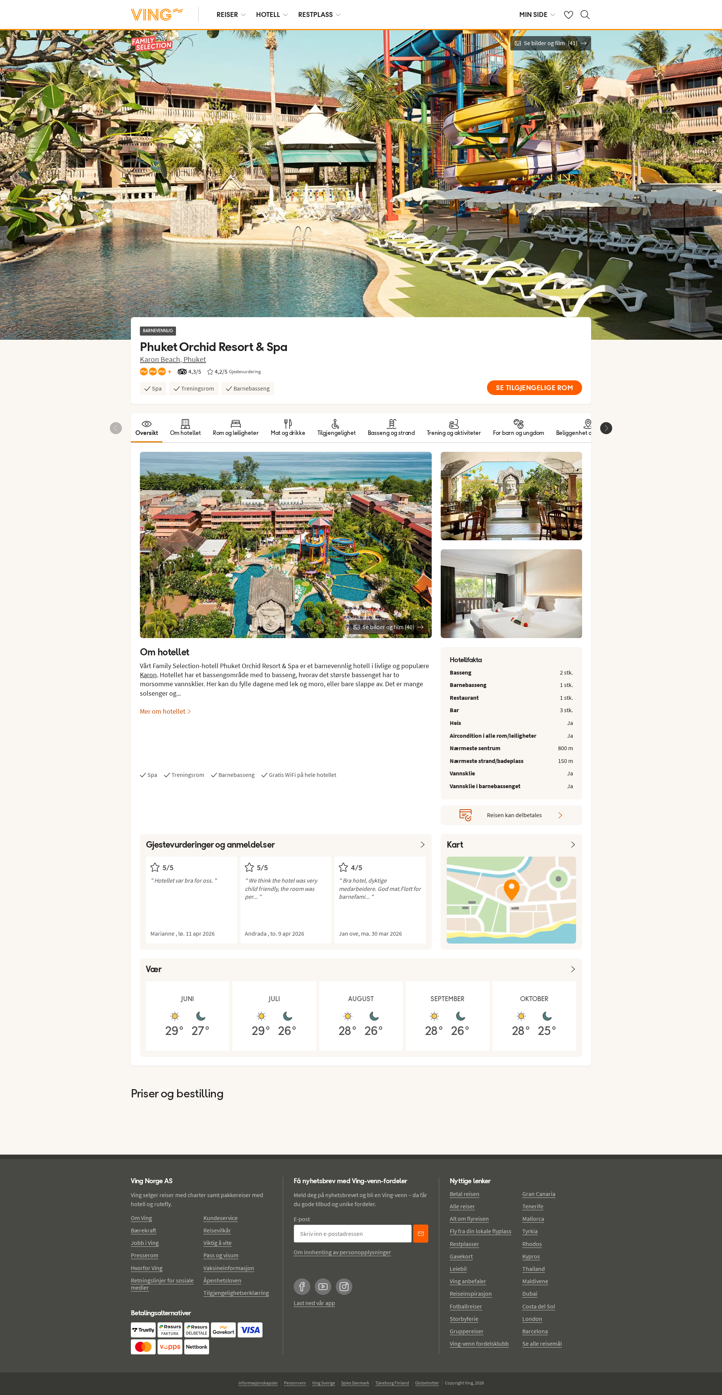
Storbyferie (464, 1318)
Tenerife (532, 1206)
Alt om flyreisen (469, 1218)
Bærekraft (143, 1230)
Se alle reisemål (542, 1343)
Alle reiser (462, 1206)
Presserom (144, 1255)
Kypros (531, 1256)
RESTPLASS (315, 14)
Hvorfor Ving (146, 1268)
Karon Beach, (162, 359)
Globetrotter (427, 1383)
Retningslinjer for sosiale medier (162, 1283)
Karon (148, 674)
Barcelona (535, 1331)
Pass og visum (220, 1255)
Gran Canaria (538, 1193)
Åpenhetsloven (222, 1280)
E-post (302, 1219)
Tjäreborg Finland (392, 1383)
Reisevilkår (217, 1230)
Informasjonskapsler (258, 1383)
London (532, 1318)
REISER (227, 14)
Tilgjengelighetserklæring (236, 1292)
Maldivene (535, 1281)
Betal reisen (464, 1193)
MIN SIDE (533, 14)
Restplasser (464, 1244)
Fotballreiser (466, 1306)
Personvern (295, 1383)
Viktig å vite (217, 1242)
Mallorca (533, 1218)
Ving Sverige (323, 1383)
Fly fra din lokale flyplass (480, 1231)
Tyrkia (530, 1231)
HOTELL (268, 14)
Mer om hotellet (162, 711)
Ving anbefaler (468, 1281)
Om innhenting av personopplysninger (342, 1252)
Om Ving (141, 1218)
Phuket (195, 359)
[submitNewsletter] (420, 1234)
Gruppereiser (467, 1331)
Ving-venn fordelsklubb (479, 1343)
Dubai (529, 1293)
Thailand (533, 1268)
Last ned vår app (314, 1303)
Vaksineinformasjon (228, 1268)
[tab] (146, 427)
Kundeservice (220, 1218)
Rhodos (532, 1244)
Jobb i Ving (145, 1242)
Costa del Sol (538, 1306)
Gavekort (461, 1256)
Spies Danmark (355, 1383)
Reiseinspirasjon (471, 1293)
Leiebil (458, 1268)
